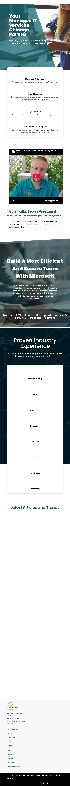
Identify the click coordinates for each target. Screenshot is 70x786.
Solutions (10, 741)
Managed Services (12, 729)
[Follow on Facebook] (40, 783)
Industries (10, 745)
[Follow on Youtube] (47, 783)
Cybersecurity (11, 737)
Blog (8, 750)
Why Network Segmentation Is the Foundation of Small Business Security (31, 675)
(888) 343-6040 (12, 724)
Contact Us (10, 754)
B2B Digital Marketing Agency (33, 775)
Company (10, 758)
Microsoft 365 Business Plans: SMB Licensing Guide (29, 618)
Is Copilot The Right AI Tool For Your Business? (27, 557)
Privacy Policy (11, 762)
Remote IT (10, 733)
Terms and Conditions (13, 766)
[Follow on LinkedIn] (43, 783)
